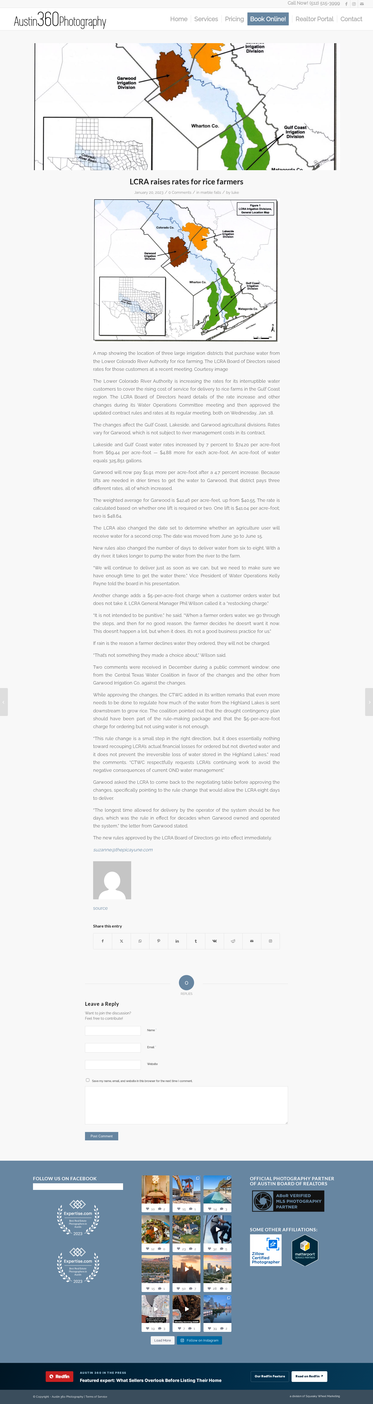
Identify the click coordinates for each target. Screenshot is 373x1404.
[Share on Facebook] (102, 941)
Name (152, 1030)
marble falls (210, 192)
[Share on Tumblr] (196, 941)
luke (235, 192)
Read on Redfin (309, 1376)
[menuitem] (179, 19)
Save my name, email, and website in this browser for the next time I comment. (142, 1081)
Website (152, 1064)
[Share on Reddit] (233, 941)
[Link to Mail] (362, 4)
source (100, 908)
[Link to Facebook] (346, 4)
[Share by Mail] (252, 941)
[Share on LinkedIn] (177, 941)
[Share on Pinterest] (158, 941)
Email (151, 1047)
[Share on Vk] (214, 941)
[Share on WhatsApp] (140, 941)
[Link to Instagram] (354, 4)
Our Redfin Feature (270, 1376)
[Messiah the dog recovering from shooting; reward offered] (4, 702)
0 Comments (179, 192)
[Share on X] (121, 941)
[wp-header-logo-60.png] (186, 106)
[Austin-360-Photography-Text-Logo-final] (60, 19)
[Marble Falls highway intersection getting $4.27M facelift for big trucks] (369, 702)
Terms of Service (96, 1396)
